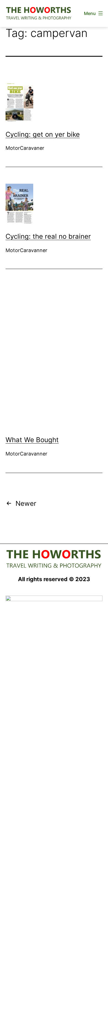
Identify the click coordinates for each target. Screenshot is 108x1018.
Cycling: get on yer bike (43, 134)
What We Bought (32, 440)
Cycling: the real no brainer (48, 236)
